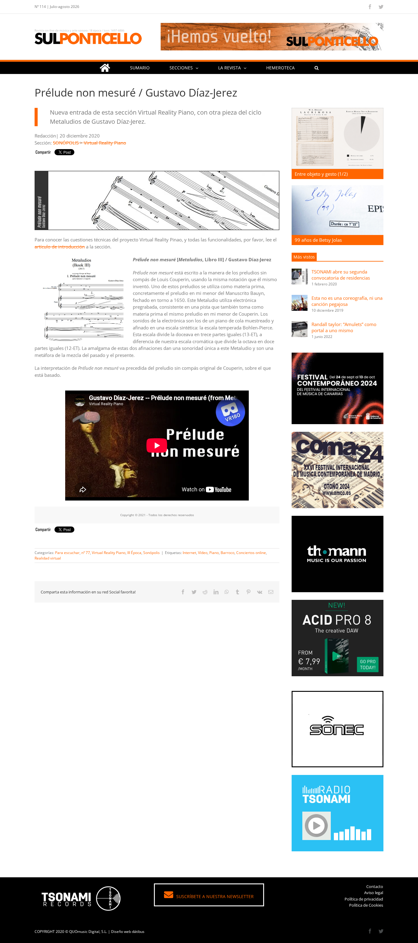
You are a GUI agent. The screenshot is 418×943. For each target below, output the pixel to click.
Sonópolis (151, 552)
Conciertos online (251, 552)
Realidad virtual (48, 558)
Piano (214, 552)
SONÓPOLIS (66, 143)
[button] (316, 68)
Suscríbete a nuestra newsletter (215, 896)
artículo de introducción (60, 247)
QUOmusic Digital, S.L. (88, 931)
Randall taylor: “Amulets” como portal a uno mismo (344, 327)
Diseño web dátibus (127, 931)
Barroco (227, 552)
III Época (134, 552)
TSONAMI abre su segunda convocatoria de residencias (341, 275)
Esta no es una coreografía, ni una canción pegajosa (347, 301)
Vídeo (202, 552)
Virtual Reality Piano (105, 143)
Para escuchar (67, 552)
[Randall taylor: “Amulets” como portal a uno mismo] (300, 324)
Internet (189, 552)
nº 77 (85, 552)
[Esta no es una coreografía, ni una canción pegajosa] (300, 298)
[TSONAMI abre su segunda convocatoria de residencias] (300, 272)
